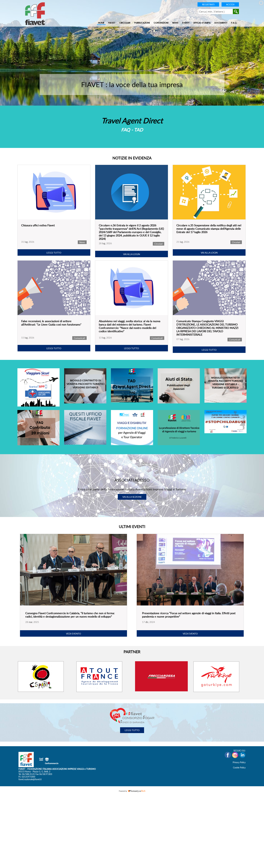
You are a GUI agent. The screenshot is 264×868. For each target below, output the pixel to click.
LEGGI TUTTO (53, 252)
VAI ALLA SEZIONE (132, 496)
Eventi (185, 22)
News (175, 22)
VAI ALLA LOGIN (131, 254)
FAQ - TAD (132, 129)
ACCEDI (230, 4)
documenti (221, 22)
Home (101, 22)
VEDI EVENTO (73, 633)
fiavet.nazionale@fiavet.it (30, 779)
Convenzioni (161, 22)
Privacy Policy (239, 762)
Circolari (124, 22)
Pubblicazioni (142, 22)
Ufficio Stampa (202, 22)
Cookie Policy (239, 767)
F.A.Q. (234, 22)
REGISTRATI (208, 4)
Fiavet (111, 22)
